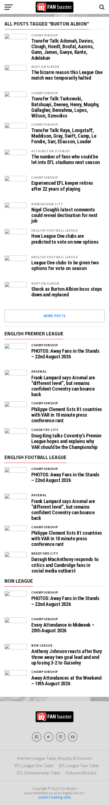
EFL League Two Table (79, 765)
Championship (44, 35)
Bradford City (44, 553)
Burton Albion (45, 66)
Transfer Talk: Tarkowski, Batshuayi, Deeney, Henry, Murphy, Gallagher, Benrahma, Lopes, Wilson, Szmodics (65, 107)
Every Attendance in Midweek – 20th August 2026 (62, 627)
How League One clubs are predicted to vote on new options (64, 239)
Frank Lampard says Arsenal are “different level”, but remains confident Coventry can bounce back (63, 386)
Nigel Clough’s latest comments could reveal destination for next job (64, 215)
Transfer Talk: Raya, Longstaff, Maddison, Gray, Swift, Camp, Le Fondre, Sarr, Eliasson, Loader (63, 136)
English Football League (54, 230)
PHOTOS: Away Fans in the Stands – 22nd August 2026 (65, 353)
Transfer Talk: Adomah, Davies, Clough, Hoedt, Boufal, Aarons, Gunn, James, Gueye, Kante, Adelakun (62, 49)
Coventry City (45, 429)
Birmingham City (47, 204)
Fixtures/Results (81, 773)
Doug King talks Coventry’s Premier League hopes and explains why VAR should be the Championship (66, 441)
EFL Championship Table (38, 773)
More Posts (55, 316)
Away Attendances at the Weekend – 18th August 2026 (66, 680)
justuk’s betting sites (54, 797)
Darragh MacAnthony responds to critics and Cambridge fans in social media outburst (65, 565)
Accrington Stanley (50, 151)
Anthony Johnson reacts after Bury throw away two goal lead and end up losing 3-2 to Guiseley (66, 657)
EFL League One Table (34, 765)
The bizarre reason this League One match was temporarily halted (67, 75)
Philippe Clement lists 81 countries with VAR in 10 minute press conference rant (66, 415)
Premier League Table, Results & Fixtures (54, 758)
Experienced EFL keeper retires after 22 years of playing (62, 186)
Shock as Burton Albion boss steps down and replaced (66, 291)
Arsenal (39, 371)
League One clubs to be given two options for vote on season (65, 265)
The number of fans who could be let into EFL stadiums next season (65, 159)
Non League (42, 645)
